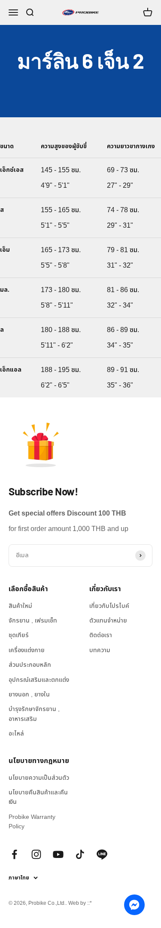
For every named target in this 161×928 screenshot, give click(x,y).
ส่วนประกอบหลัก (30, 664)
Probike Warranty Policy (32, 821)
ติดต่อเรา (100, 635)
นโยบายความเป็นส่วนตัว (39, 777)
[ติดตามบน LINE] (102, 854)
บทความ (99, 650)
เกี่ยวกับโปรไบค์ (109, 605)
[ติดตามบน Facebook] (14, 854)
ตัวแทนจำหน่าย (108, 620)
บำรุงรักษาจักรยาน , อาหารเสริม (34, 713)
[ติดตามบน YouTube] (58, 854)
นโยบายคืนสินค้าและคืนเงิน (38, 797)
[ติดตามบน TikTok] (80, 854)
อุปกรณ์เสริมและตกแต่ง (39, 679)
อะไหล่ (16, 733)
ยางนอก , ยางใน (29, 694)
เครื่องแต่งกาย (27, 650)
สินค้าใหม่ (20, 605)
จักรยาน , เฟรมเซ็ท (33, 620)
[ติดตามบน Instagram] (36, 854)
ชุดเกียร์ (19, 635)
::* (89, 903)
